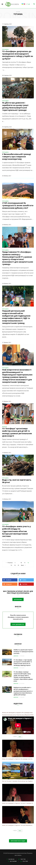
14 (15, 565)
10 (21, 562)
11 (24, 562)
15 (18, 565)
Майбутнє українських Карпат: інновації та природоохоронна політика (23, 651)
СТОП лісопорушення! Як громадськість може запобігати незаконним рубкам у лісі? (17, 205)
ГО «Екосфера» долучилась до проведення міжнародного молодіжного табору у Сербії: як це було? (17, 55)
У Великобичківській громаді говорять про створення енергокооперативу (16, 156)
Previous (10, 562)
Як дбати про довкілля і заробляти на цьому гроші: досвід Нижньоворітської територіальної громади (15, 106)
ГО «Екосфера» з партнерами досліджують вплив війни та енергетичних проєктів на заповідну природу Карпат (23, 662)
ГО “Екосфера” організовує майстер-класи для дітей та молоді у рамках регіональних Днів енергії (17, 432)
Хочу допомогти (18, 624)
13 (11, 565)
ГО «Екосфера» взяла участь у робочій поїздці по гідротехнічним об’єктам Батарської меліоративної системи (16, 531)
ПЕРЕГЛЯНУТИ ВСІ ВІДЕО (18, 840)
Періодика (5, 49)
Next (22, 565)
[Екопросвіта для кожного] (12, 4)
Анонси (4, 426)
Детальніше (18, 599)
